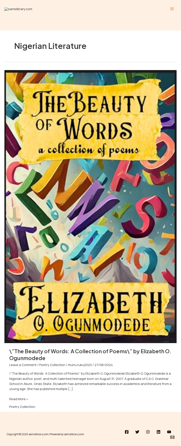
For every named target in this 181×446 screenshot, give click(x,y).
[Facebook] (127, 432)
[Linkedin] (158, 432)
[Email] (172, 437)
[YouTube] (169, 432)
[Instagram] (148, 432)
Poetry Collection (52, 364)
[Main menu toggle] (172, 8)
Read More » (18, 398)
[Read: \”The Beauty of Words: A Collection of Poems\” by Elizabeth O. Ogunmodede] (90, 206)
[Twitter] (137, 432)
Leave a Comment (23, 364)
